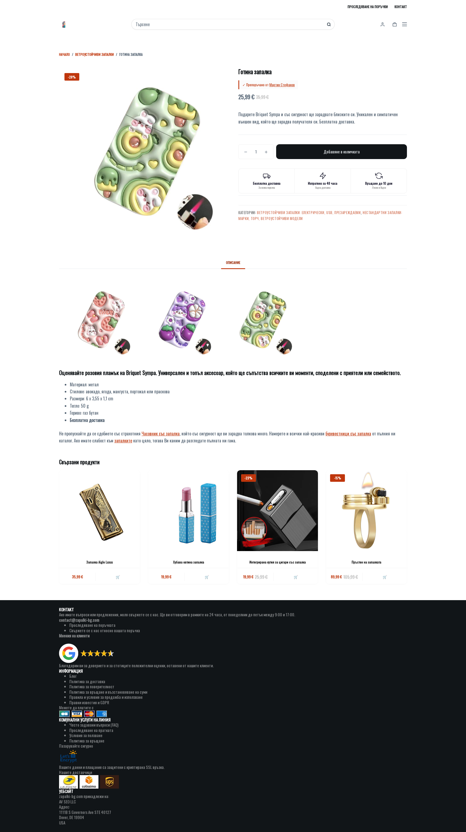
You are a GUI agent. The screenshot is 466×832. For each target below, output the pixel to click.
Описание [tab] (233, 262)
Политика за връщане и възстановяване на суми (108, 692)
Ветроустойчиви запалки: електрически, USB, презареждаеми (309, 212)
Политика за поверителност (91, 686)
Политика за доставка (87, 681)
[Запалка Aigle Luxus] (99, 510)
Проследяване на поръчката (92, 625)
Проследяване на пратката (91, 730)
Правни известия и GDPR (89, 702)
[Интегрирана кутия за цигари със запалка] (277, 510)
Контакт (401, 6)
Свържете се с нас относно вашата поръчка (104, 630)
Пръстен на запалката (366, 562)
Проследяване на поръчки (368, 6)
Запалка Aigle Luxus (99, 562)
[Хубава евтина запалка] (188, 510)
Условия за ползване (85, 735)
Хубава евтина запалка (188, 562)
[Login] (383, 24)
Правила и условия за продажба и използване (106, 697)
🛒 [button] (118, 576)
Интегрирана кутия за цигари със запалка (277, 562)
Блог (73, 676)
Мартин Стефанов (282, 84)
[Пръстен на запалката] (366, 510)
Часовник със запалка (161, 433)
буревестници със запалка (348, 433)
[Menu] (404, 24)
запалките (123, 440)
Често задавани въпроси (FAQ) (93, 725)
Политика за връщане (86, 741)
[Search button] (329, 24)
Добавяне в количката (342, 151)
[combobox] (229, 24)
